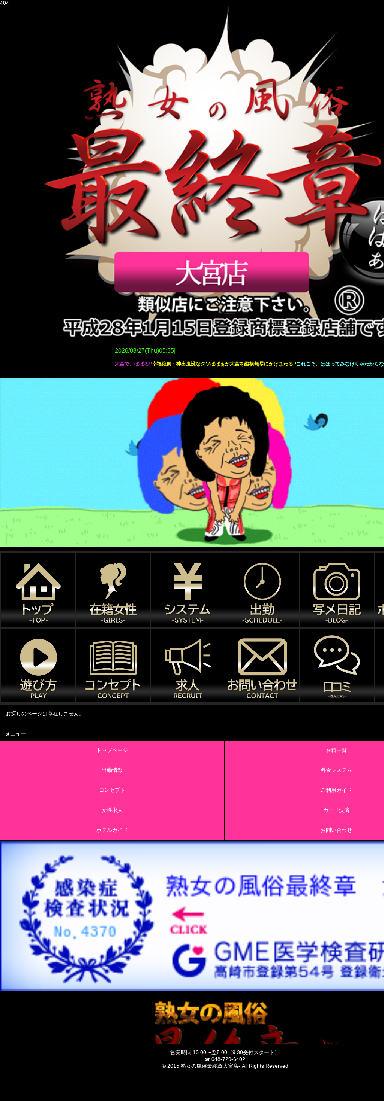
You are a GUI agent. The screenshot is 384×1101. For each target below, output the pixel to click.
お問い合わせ (336, 830)
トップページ (112, 750)
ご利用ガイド (336, 790)
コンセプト (112, 790)
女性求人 (112, 810)
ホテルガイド (112, 830)
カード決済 (336, 810)
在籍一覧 (336, 750)
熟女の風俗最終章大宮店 (209, 1066)
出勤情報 (112, 770)
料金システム (336, 770)
